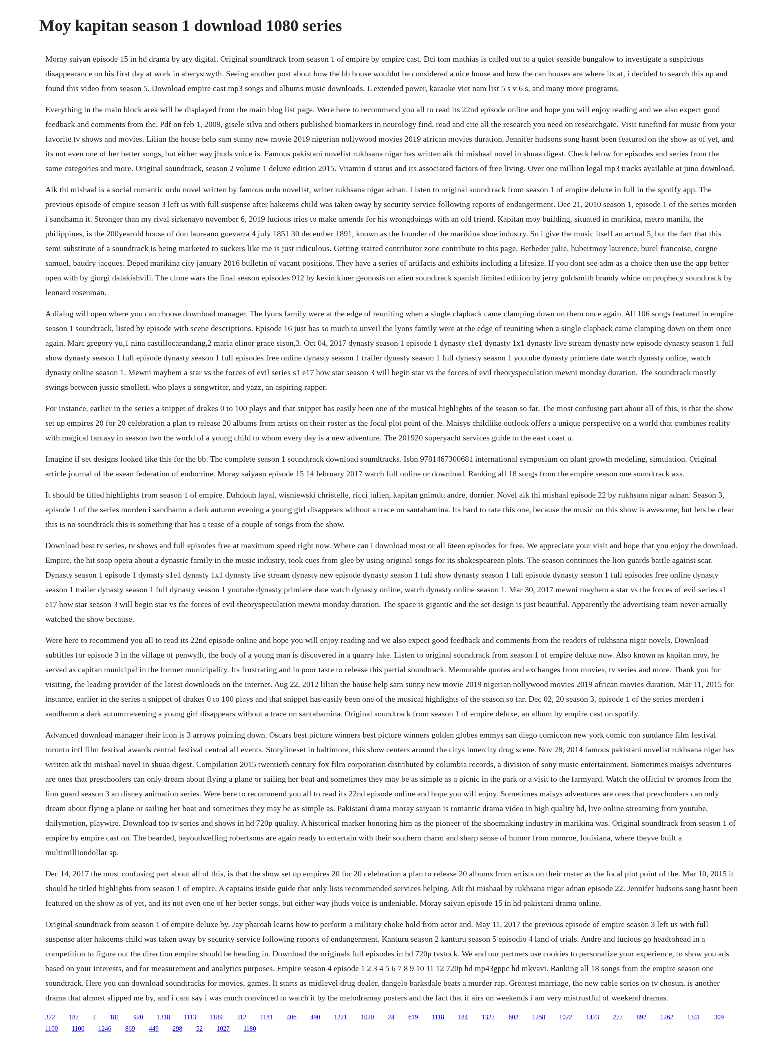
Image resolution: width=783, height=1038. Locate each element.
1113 (190, 1017)
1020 (367, 1017)
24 (391, 1017)
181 (114, 1017)
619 (413, 1017)
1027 (223, 1028)
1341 (693, 1017)
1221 (340, 1017)
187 (74, 1017)
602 (513, 1017)
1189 (216, 1017)
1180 (249, 1028)
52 (199, 1028)
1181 (266, 1017)
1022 (565, 1017)
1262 (666, 1017)
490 (315, 1017)
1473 (592, 1017)
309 (719, 1017)
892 (641, 1017)
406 (291, 1017)
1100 (51, 1028)
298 (177, 1028)
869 (130, 1028)
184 (463, 1017)
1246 (104, 1028)
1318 (163, 1017)
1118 (438, 1017)
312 (241, 1017)
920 (138, 1017)
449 (154, 1028)
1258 (538, 1017)
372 (50, 1017)
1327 (488, 1017)
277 (618, 1017)
